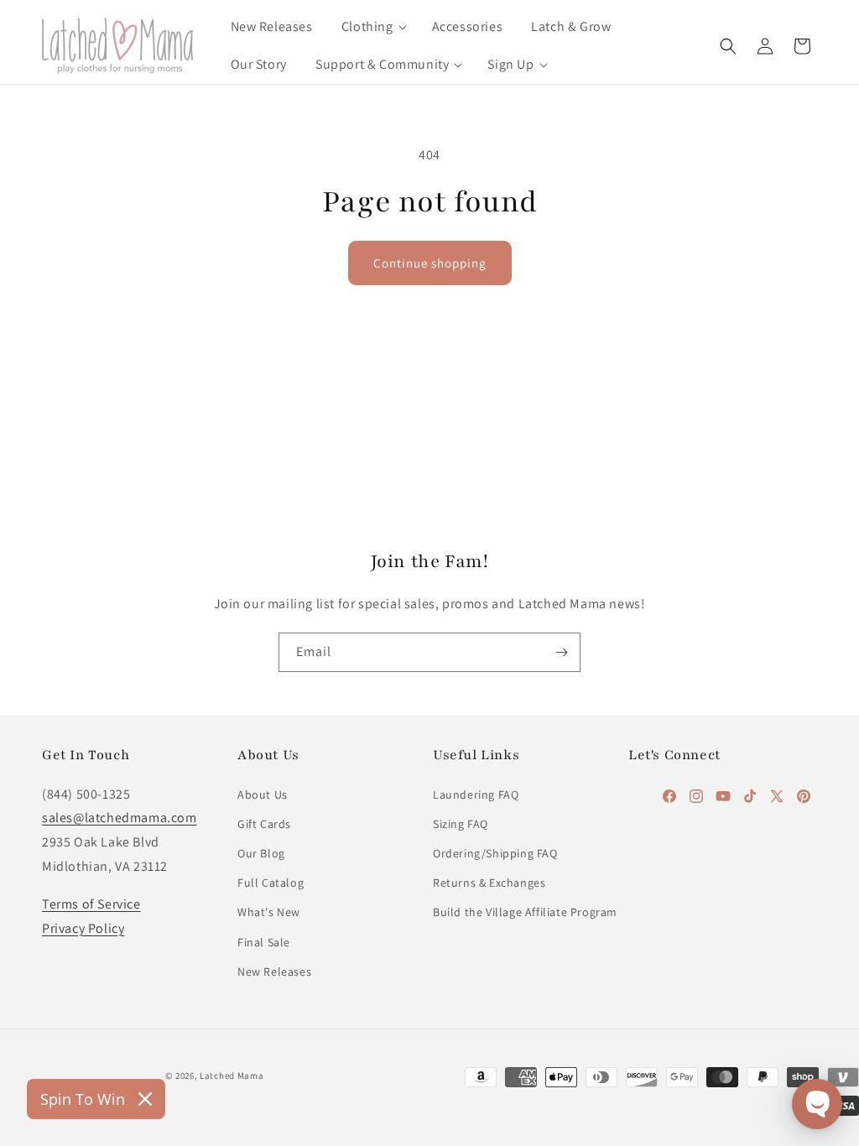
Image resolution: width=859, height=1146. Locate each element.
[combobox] (245, 490)
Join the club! (430, 660)
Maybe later (430, 726)
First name (236, 552)
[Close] (661, 244)
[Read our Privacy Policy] (644, 814)
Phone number (249, 449)
